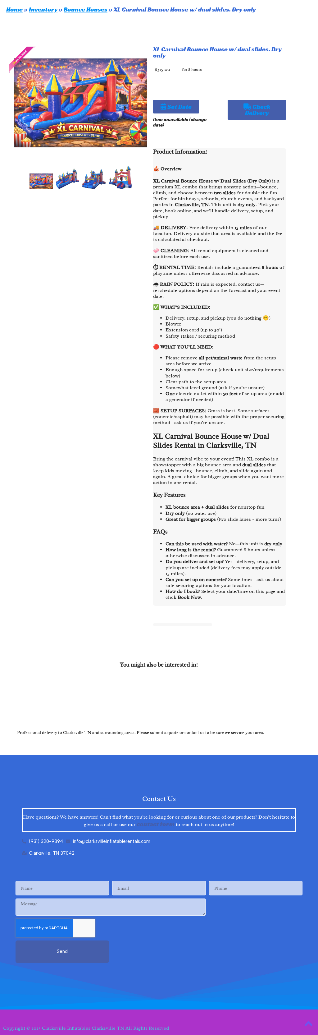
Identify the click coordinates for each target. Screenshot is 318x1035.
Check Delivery (257, 110)
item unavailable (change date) (180, 122)
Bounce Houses (85, 9)
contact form (156, 824)
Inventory (43, 9)
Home (14, 9)
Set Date (179, 107)
